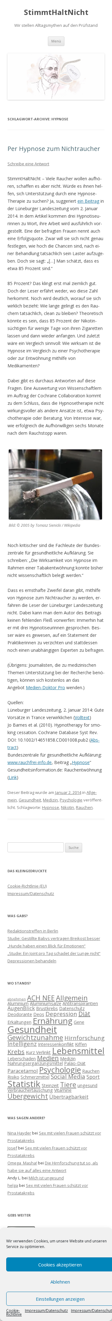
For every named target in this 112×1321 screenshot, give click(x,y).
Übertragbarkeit (68, 1096)
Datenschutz (72, 1008)
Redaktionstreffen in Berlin (32, 931)
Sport (93, 1076)
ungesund (87, 1085)
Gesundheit (30, 800)
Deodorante (19, 1014)
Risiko (13, 1077)
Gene (79, 1022)
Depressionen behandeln (31, 961)
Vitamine (63, 1090)
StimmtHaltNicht (56, 12)
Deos (38, 1014)
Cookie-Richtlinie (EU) (27, 886)
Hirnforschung (84, 1038)
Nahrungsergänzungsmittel (35, 1063)
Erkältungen (19, 1022)
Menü (56, 41)
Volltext (82, 717)
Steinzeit (50, 1085)
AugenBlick (21, 1008)
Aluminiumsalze (45, 1003)
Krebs (16, 1052)
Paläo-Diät (75, 1063)
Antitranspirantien (80, 1003)
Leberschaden (21, 1059)
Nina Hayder (19, 1133)
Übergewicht (27, 1096)
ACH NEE (41, 997)
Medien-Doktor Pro (45, 687)
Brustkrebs (47, 1008)
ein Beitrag (88, 201)
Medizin (50, 800)
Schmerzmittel (35, 1077)
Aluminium (18, 1003)
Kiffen (81, 1044)
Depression (61, 1014)
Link (13, 777)
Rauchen (84, 807)
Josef (12, 1148)
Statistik (23, 1084)
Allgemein (72, 997)
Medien (48, 1058)
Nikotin (67, 807)
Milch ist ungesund (46, 1178)
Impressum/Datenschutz (46, 1311)
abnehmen (16, 999)
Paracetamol (22, 1070)
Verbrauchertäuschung (30, 1090)
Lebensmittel (78, 1051)
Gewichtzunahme (35, 1037)
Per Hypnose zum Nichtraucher (53, 148)
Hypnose (81, 762)
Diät (84, 1013)
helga (12, 1185)
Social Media (68, 1076)
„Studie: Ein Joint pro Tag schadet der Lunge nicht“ (53, 953)
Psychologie (71, 800)
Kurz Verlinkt (38, 1052)
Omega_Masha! (22, 1163)
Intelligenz (22, 1044)
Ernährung (52, 1020)
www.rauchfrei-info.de (29, 762)
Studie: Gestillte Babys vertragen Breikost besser (53, 938)
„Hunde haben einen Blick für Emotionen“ (46, 946)
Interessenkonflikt (56, 1044)
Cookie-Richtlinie (14, 1312)
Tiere (68, 1084)
